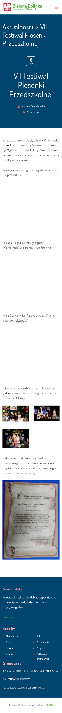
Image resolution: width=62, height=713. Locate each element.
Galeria (9, 648)
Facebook (7, 617)
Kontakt (10, 654)
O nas (8, 642)
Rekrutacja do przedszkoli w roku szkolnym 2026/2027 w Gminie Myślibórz (31, 670)
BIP (38, 636)
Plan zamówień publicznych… (17, 679)
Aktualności (33, 112)
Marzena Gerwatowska (33, 106)
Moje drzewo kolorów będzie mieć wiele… (23, 687)
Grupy (40, 648)
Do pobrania (43, 642)
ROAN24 (50, 705)
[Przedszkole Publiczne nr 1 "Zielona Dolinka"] (22, 7)
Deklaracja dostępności (43, 656)
